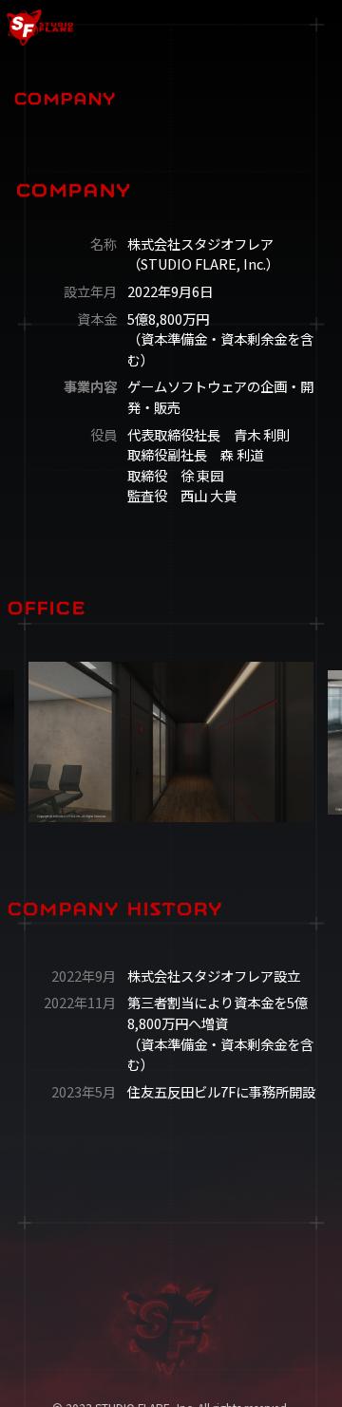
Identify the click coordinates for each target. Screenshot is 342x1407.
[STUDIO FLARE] (95, 27)
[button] (314, 27)
